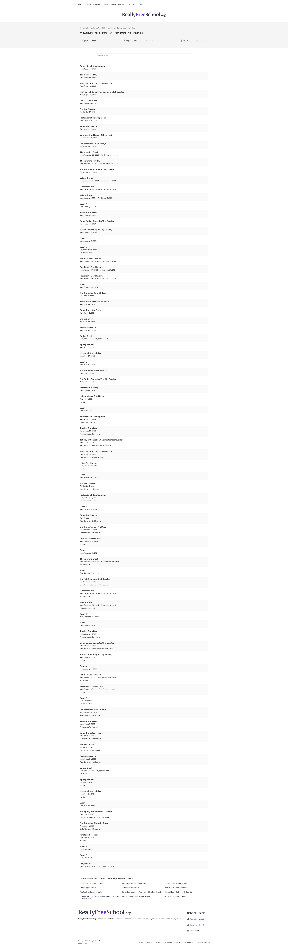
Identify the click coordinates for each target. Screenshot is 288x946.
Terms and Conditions (203, 943)
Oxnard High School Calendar (175, 897)
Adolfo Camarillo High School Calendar (136, 897)
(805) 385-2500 (90, 41)
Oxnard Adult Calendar (130, 888)
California (88, 28)
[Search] (209, 3)
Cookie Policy (167, 943)
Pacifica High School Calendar (91, 892)
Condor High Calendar (88, 888)
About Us (131, 4)
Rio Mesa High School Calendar (176, 883)
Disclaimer (178, 943)
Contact (141, 4)
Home (80, 4)
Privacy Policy (188, 943)
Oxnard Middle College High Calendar (178, 892)
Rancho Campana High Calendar (134, 883)
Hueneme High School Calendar (91, 883)
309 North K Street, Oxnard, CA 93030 (139, 41)
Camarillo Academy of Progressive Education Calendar (142, 892)
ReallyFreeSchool (94, 941)
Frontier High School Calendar (175, 888)
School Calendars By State (96, 4)
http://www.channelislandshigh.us (195, 41)
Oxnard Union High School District (104, 28)
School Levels (117, 4)
